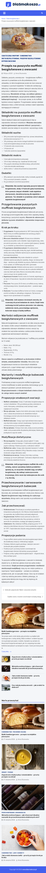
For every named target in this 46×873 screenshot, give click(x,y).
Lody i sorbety (18, 853)
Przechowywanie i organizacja (13, 812)
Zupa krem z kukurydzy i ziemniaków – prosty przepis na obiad (27, 658)
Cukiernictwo (26, 56)
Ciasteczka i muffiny (10, 56)
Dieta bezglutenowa (10, 58)
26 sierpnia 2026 (9, 820)
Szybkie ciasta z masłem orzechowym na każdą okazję (24, 597)
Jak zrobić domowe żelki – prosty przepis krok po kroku (26, 677)
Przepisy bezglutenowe (30, 58)
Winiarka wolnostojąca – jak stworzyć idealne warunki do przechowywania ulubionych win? (27, 668)
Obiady (4, 772)
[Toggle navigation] (4, 13)
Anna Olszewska (21, 73)
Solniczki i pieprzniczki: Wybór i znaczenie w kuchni (20, 590)
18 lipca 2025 (8, 73)
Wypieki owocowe (9, 61)
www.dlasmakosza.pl (29, 869)
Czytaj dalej (5, 651)
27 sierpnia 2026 (9, 739)
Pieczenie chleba (19, 732)
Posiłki (10, 772)
